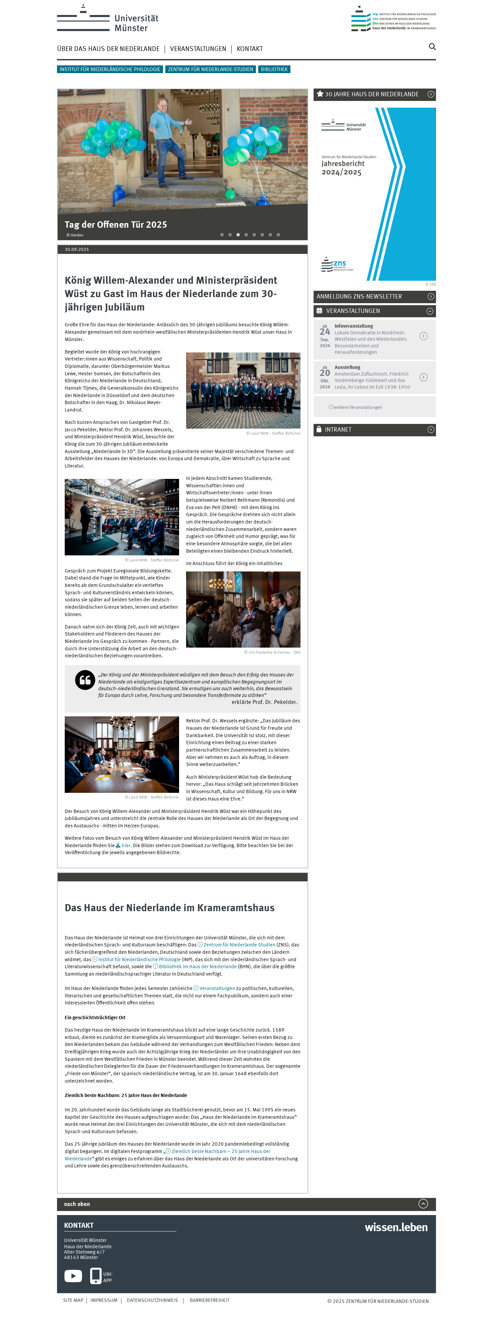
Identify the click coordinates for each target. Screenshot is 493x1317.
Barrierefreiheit (209, 1300)
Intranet (338, 430)
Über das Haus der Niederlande (108, 49)
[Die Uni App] (96, 1277)
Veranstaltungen (198, 49)
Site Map (73, 1300)
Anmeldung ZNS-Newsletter (362, 297)
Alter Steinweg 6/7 (84, 1252)
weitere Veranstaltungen (358, 407)
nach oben (77, 1204)
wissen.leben (396, 1228)
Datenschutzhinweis (152, 1300)
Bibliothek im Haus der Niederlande (198, 967)
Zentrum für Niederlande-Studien (210, 69)
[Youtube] (73, 1277)
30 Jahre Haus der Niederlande (372, 95)
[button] (222, 234)
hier (126, 845)
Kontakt (250, 49)
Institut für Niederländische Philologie (110, 69)
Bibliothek (274, 69)
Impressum (104, 1300)
